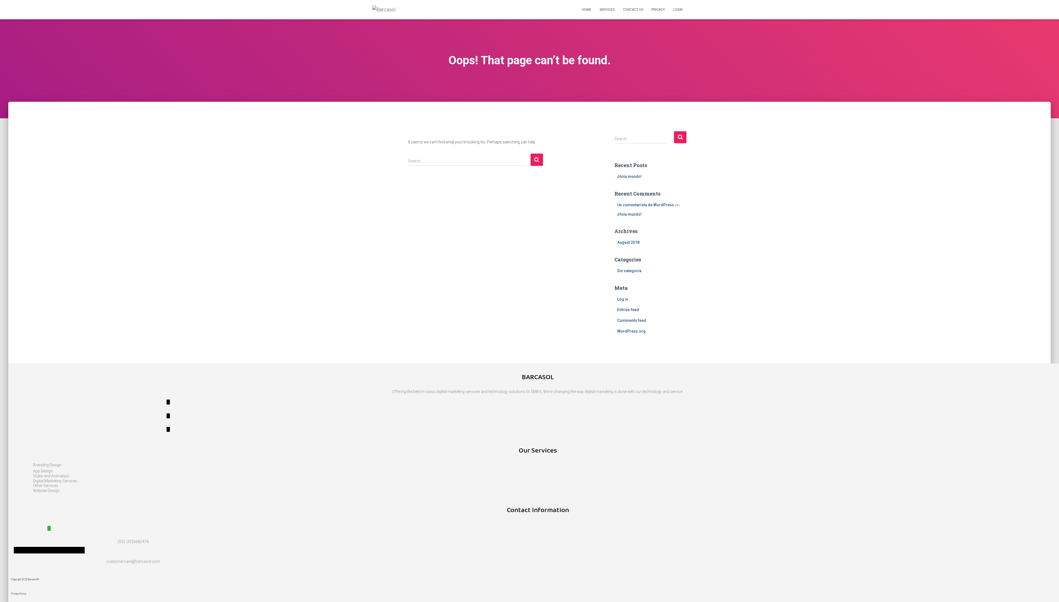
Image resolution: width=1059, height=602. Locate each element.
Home (586, 10)
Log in (622, 299)
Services (607, 10)
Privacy (658, 10)
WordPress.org (631, 331)
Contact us (633, 10)
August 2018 (628, 242)
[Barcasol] (384, 10)
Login (678, 10)
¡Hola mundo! (629, 176)
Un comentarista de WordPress (645, 205)
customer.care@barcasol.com (133, 561)
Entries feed (628, 309)
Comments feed (631, 320)
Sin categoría (629, 271)
